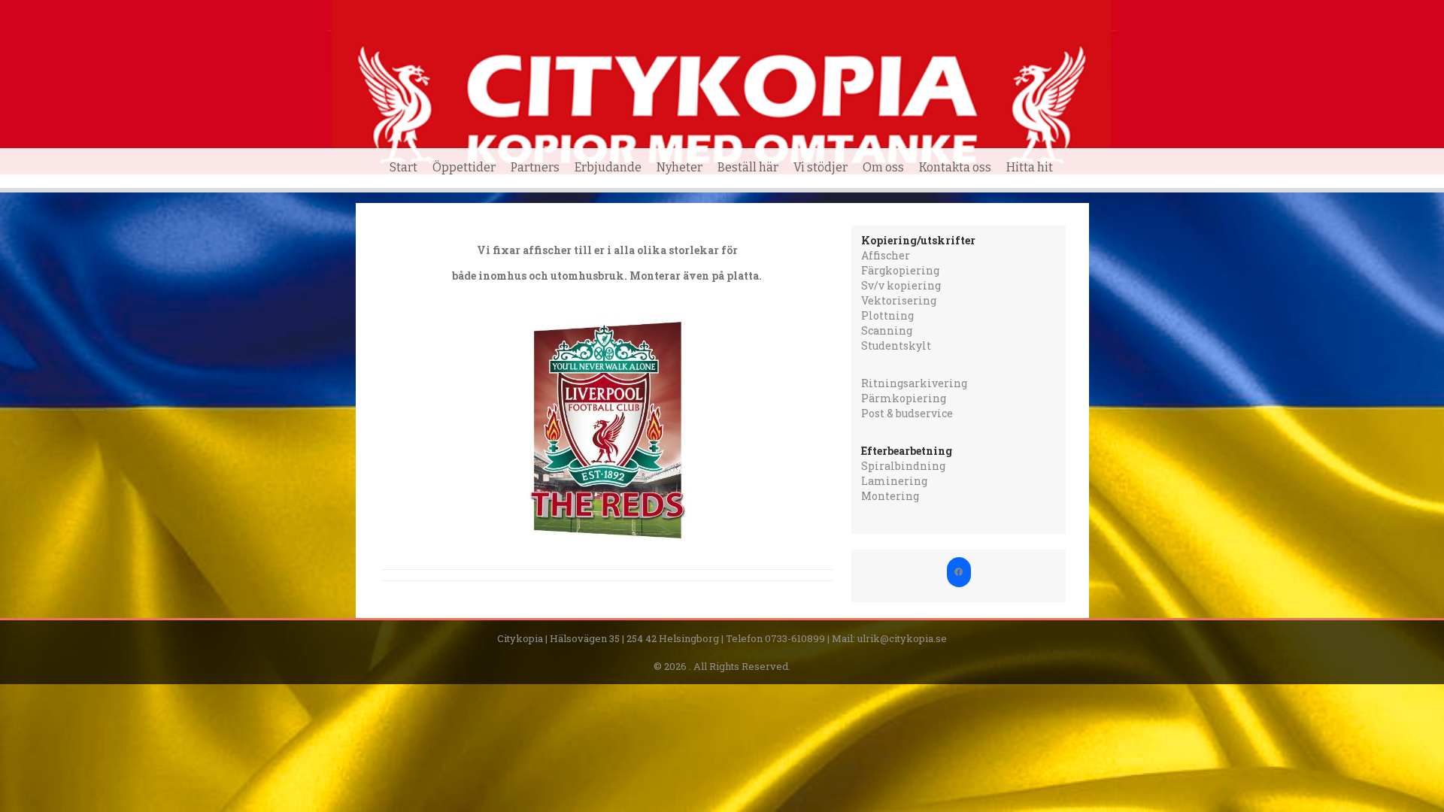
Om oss (883, 167)
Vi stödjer (820, 167)
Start (403, 167)
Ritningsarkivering (914, 383)
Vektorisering (898, 300)
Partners (535, 167)
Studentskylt (896, 345)
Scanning (886, 330)
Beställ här (747, 167)
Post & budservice (907, 413)
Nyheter (679, 167)
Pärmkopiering (903, 398)
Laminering (894, 481)
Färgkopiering (900, 270)
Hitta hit (1029, 167)
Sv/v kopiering (901, 285)
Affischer (885, 255)
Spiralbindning (903, 466)
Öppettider (464, 167)
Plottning (887, 315)
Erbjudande (608, 167)
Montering (890, 496)
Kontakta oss (955, 167)
